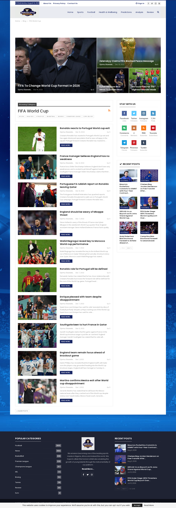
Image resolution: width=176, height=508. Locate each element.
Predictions (126, 12)
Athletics (40, 116)
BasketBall (51, 116)
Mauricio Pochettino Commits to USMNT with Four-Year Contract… (143, 446)
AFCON (21, 116)
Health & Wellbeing (108, 12)
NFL (16, 472)
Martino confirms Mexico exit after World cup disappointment (84, 382)
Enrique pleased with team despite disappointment (80, 298)
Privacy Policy (59, 3)
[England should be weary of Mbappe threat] (37, 222)
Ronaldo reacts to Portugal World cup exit (85, 128)
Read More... (66, 145)
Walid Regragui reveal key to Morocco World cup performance (82, 242)
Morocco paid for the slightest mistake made (144, 88)
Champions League (73, 116)
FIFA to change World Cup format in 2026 (49, 86)
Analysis (139, 12)
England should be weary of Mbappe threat (81, 213)
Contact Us (72, 3)
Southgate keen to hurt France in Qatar (83, 324)
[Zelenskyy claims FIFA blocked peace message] (129, 53)
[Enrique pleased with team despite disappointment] (37, 307)
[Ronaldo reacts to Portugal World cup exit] (37, 139)
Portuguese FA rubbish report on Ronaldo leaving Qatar (84, 185)
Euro (17, 493)
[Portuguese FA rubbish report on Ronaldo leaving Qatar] (37, 194)
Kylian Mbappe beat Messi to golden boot (110, 88)
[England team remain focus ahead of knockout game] (37, 363)
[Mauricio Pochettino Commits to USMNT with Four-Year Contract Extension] (128, 175)
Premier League (22, 461)
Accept (137, 505)
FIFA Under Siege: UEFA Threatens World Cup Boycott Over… (142, 479)
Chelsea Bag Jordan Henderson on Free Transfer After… (143, 457)
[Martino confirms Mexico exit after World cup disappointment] (37, 391)
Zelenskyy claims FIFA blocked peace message (126, 61)
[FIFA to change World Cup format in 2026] (56, 65)
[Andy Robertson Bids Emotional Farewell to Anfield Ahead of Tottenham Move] (128, 228)
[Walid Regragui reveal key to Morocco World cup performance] (37, 251)
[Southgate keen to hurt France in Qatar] (37, 335)
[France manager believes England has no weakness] (37, 167)
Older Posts (22, 411)
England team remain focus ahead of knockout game (82, 354)
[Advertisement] (88, 29)
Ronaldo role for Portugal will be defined (83, 268)
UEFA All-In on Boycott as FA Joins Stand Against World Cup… (142, 468)
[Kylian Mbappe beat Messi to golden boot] (113, 80)
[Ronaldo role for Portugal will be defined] (37, 279)
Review (150, 12)
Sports (80, 12)
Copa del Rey (88, 116)
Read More (149, 505)
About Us (47, 3)
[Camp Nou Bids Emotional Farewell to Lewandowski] (149, 228)
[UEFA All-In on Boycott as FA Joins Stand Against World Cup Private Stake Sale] (128, 203)
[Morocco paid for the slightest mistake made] (145, 80)
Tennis (18, 482)
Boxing (61, 116)
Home (70, 12)
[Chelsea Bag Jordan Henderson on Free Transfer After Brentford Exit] (149, 175)
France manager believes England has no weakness (85, 157)
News (17, 451)
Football (91, 12)
